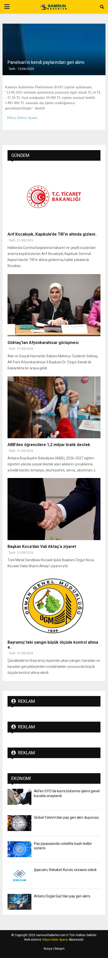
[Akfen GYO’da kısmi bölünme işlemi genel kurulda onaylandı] (19, 797)
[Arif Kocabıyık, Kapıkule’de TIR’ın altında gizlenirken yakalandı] (54, 197)
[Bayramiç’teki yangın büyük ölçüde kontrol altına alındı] (54, 605)
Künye (48, 948)
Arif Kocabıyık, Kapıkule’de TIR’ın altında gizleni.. (52, 234)
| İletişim (58, 948)
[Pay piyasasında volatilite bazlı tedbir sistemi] (19, 849)
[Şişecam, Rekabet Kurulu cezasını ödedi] (19, 875)
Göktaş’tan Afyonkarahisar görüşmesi (43, 342)
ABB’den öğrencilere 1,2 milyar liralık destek (49, 444)
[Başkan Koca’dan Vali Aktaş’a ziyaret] (54, 509)
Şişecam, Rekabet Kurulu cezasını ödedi (65, 870)
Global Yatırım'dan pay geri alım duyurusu (66, 817)
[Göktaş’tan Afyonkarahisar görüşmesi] (54, 305)
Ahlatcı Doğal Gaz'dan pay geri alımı (62, 896)
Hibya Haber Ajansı (55, 939)
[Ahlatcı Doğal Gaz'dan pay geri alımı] (19, 902)
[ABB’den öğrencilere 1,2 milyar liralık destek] (54, 407)
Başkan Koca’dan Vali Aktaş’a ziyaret (42, 546)
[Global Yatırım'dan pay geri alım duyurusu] (19, 823)
